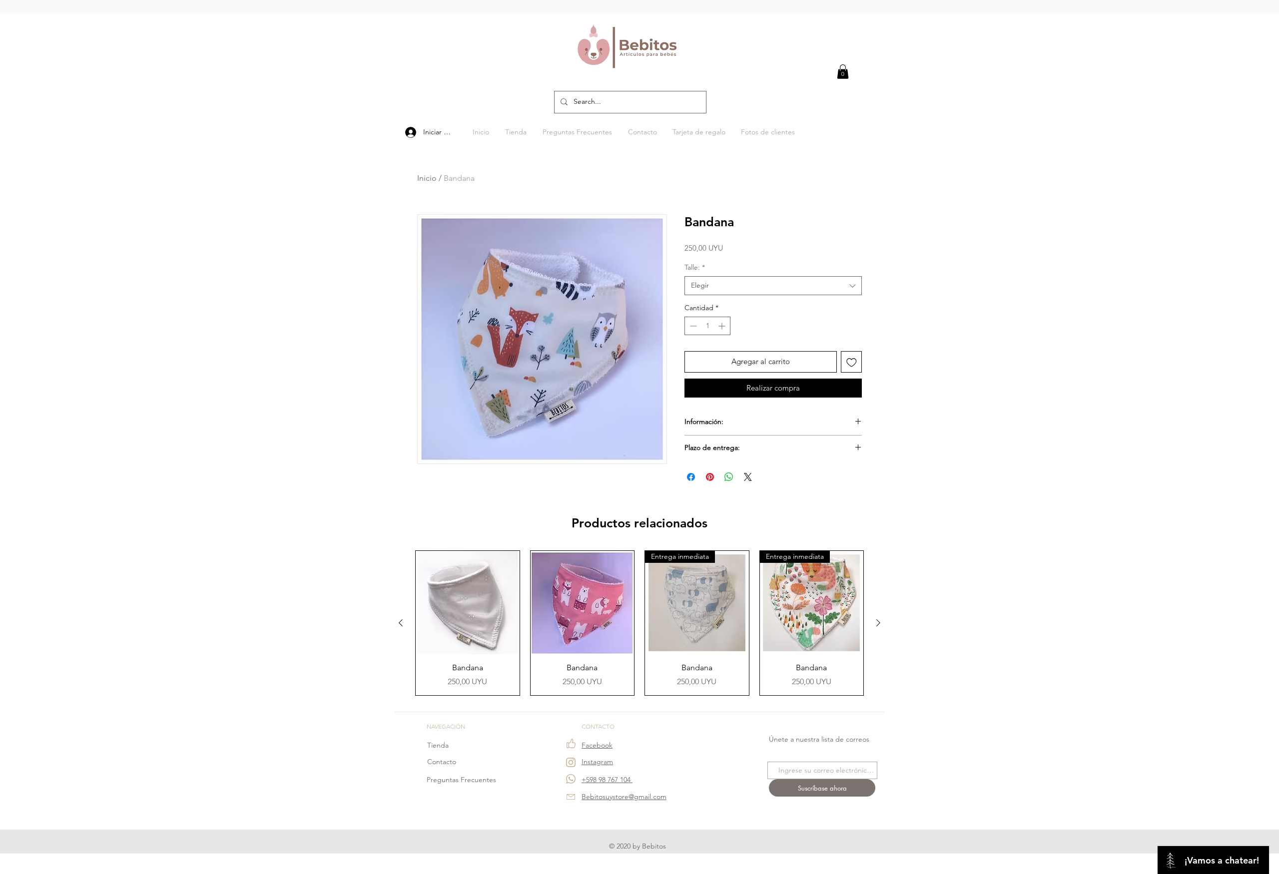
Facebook (597, 745)
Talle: (694, 267)
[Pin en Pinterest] (710, 477)
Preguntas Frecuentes (461, 779)
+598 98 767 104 (607, 779)
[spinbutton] (707, 326)
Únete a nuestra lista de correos (819, 739)
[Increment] (722, 326)
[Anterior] (401, 623)
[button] (843, 71)
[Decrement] (692, 326)
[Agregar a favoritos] (851, 362)
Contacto (441, 761)
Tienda (438, 745)
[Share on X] (748, 477)
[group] (639, 623)
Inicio (427, 178)
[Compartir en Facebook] (691, 477)
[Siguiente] (878, 623)
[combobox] (773, 285)
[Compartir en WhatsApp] (729, 477)
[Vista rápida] (468, 603)
